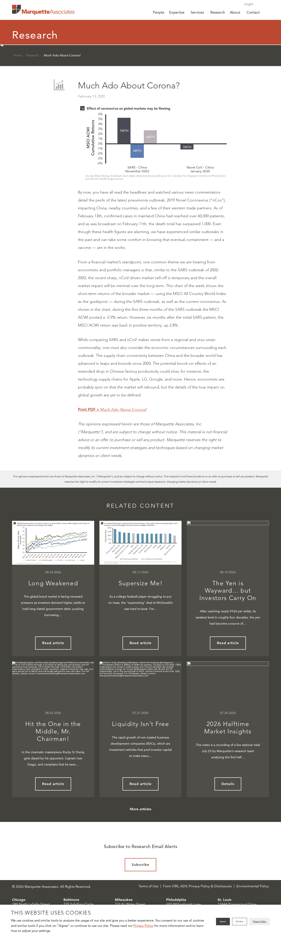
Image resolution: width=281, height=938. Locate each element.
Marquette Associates (43, 10)
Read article (53, 643)
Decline (239, 921)
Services (197, 12)
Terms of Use (149, 886)
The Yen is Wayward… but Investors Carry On (227, 591)
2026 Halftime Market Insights (227, 727)
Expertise (176, 12)
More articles (140, 809)
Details (228, 784)
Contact (253, 12)
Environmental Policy (252, 886)
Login (248, 4)
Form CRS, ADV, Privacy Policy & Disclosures (197, 886)
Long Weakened (53, 583)
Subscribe (141, 865)
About (235, 12)
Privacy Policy (143, 926)
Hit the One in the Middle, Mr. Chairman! (53, 731)
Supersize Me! (141, 583)
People (158, 12)
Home (17, 55)
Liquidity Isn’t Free (140, 724)
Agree (223, 921)
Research (217, 12)
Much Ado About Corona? (112, 409)
